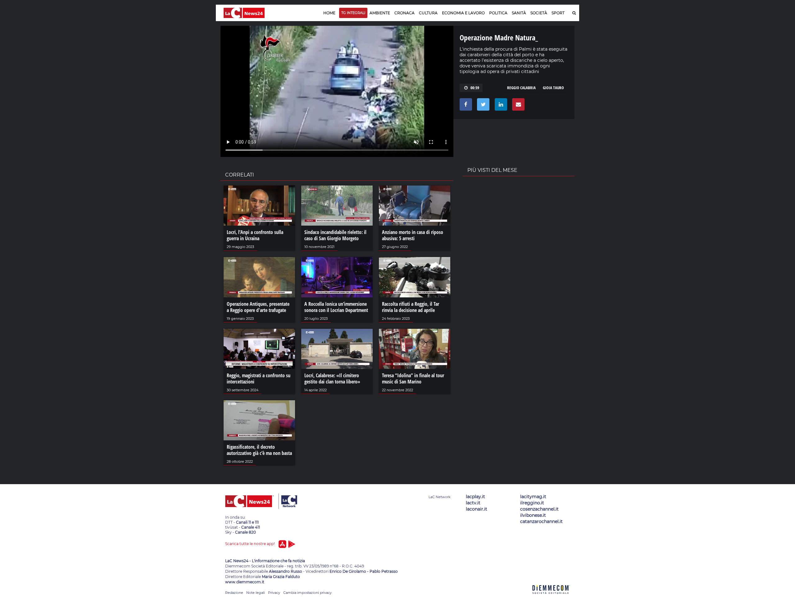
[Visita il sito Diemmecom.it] (551, 597)
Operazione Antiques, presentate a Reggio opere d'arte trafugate (258, 307)
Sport (558, 13)
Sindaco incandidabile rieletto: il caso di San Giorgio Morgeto (335, 235)
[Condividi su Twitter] (482, 106)
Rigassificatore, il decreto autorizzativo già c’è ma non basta (259, 449)
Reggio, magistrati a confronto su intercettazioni (258, 378)
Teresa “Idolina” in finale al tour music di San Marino (413, 378)
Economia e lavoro (463, 13)
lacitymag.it (533, 496)
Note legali (255, 592)
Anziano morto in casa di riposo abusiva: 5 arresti (412, 235)
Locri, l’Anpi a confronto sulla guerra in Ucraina (255, 235)
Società (538, 13)
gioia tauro (553, 87)
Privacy (274, 592)
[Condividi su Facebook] (465, 106)
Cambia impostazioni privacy (307, 592)
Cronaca (404, 13)
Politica (498, 13)
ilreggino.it (532, 503)
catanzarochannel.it (541, 521)
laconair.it (476, 509)
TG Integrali (353, 13)
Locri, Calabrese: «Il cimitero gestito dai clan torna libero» (332, 378)
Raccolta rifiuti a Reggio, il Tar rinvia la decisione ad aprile (410, 307)
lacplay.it (475, 496)
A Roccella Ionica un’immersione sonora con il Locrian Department (336, 307)
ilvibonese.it (533, 515)
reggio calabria (521, 87)
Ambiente (380, 13)
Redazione (234, 592)
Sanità (519, 13)
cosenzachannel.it (539, 509)
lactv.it (473, 503)
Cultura (428, 13)
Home (329, 13)
